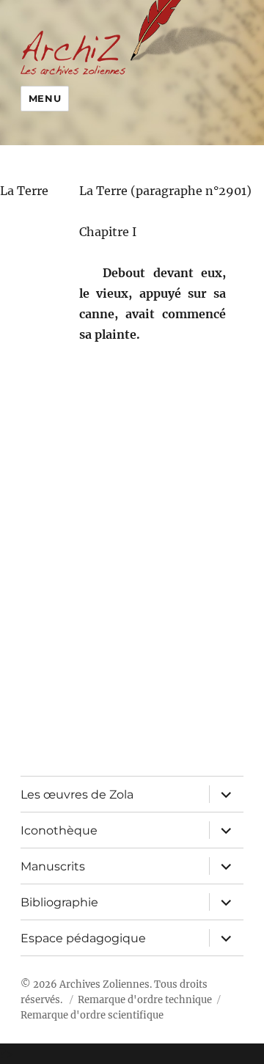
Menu (45, 98)
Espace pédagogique (83, 938)
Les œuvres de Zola (77, 794)
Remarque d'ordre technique (145, 1000)
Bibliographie (59, 902)
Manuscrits (53, 866)
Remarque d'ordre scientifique (92, 1015)
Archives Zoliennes (104, 984)
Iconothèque (59, 830)
